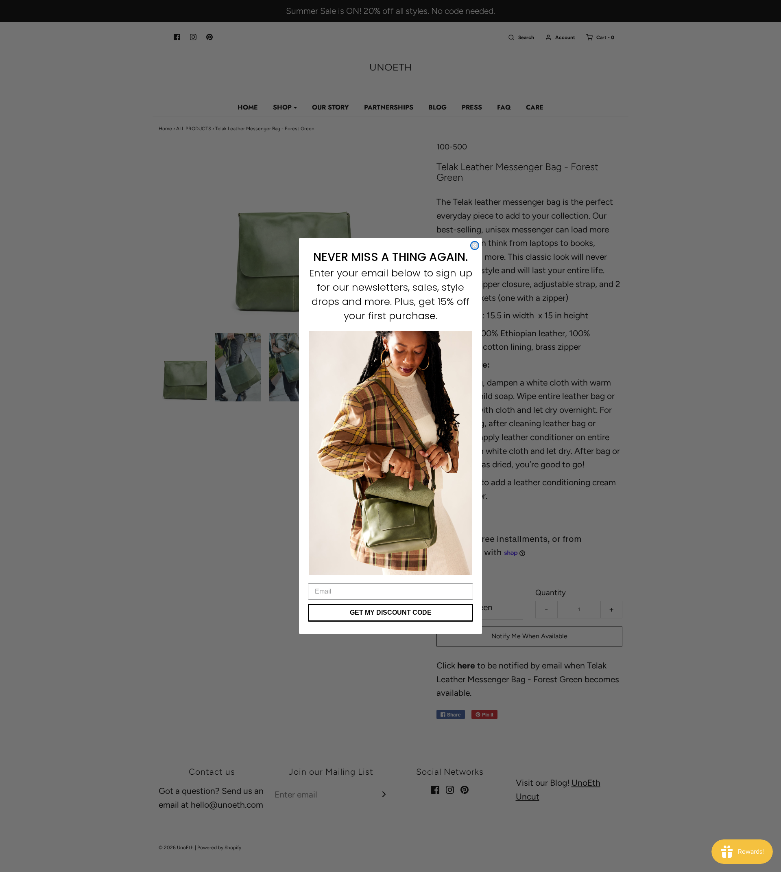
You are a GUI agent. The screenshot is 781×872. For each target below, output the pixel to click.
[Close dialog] (475, 245)
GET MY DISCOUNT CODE (391, 612)
